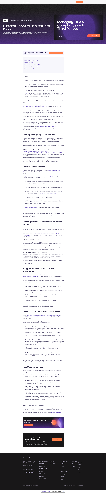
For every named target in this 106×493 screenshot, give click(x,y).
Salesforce (80, 469)
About (62, 459)
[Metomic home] (26, 457)
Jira (72, 463)
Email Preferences (80, 485)
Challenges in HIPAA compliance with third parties (34, 64)
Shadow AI (41, 464)
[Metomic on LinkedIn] (24, 469)
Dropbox (79, 464)
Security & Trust (64, 461)
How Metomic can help (29, 70)
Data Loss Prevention (43, 468)
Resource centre (45, 1)
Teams (73, 464)
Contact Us (63, 466)
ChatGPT (73, 468)
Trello (79, 467)
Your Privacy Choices (56, 491)
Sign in (73, 1)
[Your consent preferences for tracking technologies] (2, 491)
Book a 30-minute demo (55, 52)
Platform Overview (42, 459)
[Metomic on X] (26, 469)
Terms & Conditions (67, 485)
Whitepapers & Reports (65, 477)
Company (52, 1)
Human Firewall (42, 473)
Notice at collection (46, 491)
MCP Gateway (42, 463)
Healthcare (52, 464)
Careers (62, 464)
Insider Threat (41, 474)
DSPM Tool (41, 471)
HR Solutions (52, 463)
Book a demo (79, 1)
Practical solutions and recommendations (32, 68)
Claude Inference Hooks (43, 461)
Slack (73, 459)
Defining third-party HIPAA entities (31, 60)
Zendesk (73, 466)
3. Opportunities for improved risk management (33, 66)
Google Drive (74, 461)
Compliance (41, 476)
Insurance (52, 461)
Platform (33, 1)
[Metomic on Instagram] (32, 469)
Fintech (51, 459)
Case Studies (63, 474)
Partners (58, 1)
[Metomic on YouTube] (29, 469)
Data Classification (42, 478)
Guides (62, 476)
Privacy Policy (73, 485)
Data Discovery (42, 466)
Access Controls (42, 469)
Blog (62, 472)
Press (62, 479)
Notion (73, 469)
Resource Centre (64, 471)
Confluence (80, 462)
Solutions (38, 1)
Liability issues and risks (29, 62)
